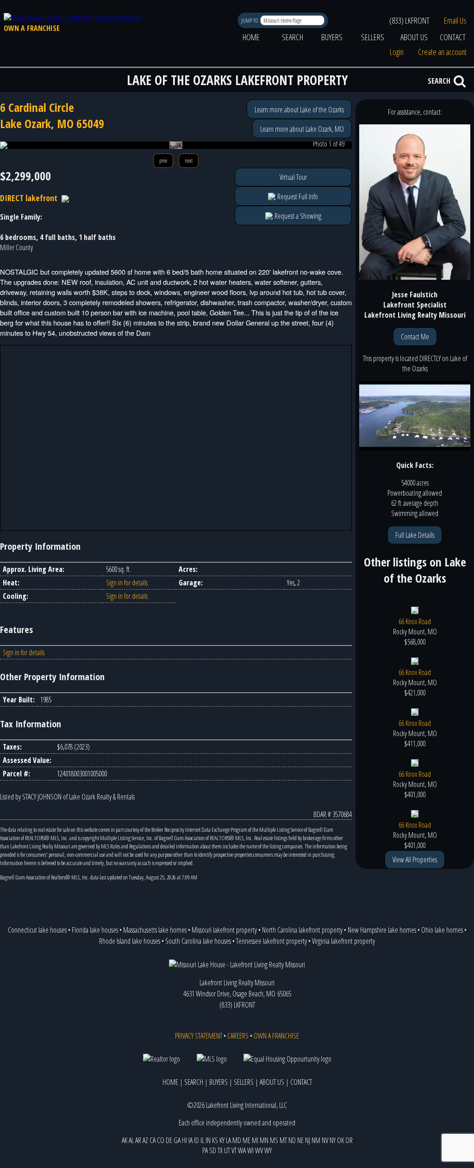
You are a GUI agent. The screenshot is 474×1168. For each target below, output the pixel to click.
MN (264, 1140)
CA (153, 1140)
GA (177, 1140)
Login (397, 51)
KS (215, 1140)
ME (246, 1140)
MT (283, 1140)
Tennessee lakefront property (271, 941)
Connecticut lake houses (37, 930)
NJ (307, 1140)
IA (190, 1140)
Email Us (455, 20)
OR (349, 1140)
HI (184, 1140)
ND (292, 1140)
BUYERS (332, 37)
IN (208, 1140)
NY (333, 1140)
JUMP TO (250, 21)
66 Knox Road (415, 621)
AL (131, 1140)
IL (202, 1140)
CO (160, 1140)
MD (236, 1140)
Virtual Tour (293, 177)
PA (205, 1150)
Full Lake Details (414, 535)
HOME (251, 37)
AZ (145, 1140)
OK (340, 1140)
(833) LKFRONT (409, 20)
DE (169, 1140)
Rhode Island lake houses (129, 941)
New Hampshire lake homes (382, 930)
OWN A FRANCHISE (32, 28)
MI (255, 1140)
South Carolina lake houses (198, 941)
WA (242, 1150)
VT (234, 1150)
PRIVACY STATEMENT (198, 1036)
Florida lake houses (95, 930)
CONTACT (453, 37)
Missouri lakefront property (224, 930)
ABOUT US (414, 37)
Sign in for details (127, 583)
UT (227, 1150)
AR (138, 1140)
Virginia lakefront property (343, 941)
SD (212, 1150)
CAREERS (238, 1036)
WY (268, 1150)
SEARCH (292, 37)
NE (300, 1140)
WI (250, 1150)
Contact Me (415, 337)
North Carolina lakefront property (302, 930)
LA (228, 1140)
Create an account (442, 51)
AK (124, 1140)
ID (196, 1140)
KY (222, 1140)
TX (220, 1150)
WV (259, 1150)
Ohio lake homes (442, 930)
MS (274, 1140)
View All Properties (415, 859)
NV (325, 1140)
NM (316, 1140)
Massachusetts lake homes (155, 930)
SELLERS (372, 37)
